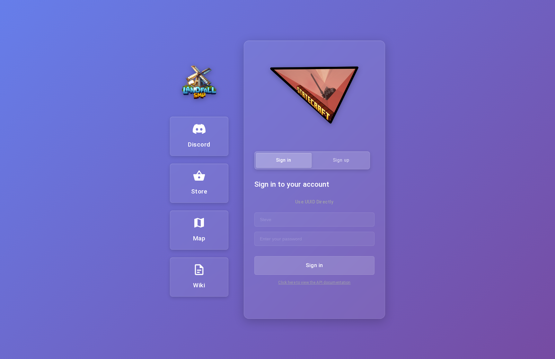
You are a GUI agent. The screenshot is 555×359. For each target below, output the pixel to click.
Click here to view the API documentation (314, 282)
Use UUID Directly (314, 201)
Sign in (314, 265)
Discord (199, 144)
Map (199, 238)
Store (199, 191)
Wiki (199, 285)
